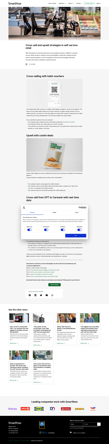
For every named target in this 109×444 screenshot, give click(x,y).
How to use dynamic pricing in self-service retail (44, 276)
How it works (52, 3)
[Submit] (99, 424)
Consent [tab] (32, 212)
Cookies (16, 440)
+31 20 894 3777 (13, 433)
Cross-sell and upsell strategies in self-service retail (44, 270)
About (70, 3)
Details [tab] (54, 212)
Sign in (98, 3)
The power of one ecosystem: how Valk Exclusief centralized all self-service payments (42, 329)
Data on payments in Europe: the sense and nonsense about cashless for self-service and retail (19, 366)
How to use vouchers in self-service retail (42, 272)
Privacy (10, 440)
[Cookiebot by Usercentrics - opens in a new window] (79, 208)
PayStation (31, 188)
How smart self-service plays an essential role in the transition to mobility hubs (42, 366)
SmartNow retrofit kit (69, 122)
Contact (78, 3)
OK (76, 235)
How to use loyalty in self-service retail (41, 274)
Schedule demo (89, 3)
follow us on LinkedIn (79, 433)
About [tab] (76, 212)
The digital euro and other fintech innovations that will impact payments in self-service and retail (90, 329)
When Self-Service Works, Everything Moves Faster (66, 328)
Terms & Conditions (24, 440)
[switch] (46, 230)
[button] (30, 295)
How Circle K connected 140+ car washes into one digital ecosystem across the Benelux (19, 329)
